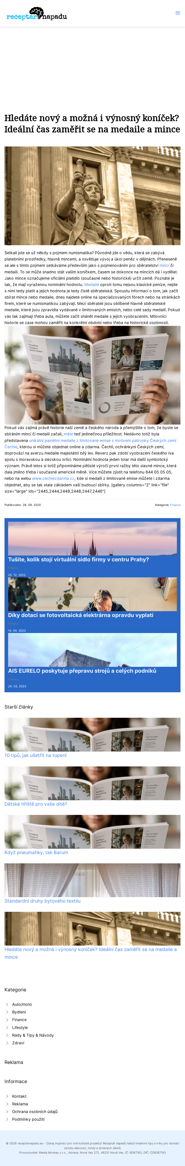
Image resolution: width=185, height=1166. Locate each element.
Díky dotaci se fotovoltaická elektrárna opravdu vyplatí (80, 615)
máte (68, 434)
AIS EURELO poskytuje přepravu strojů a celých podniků (82, 671)
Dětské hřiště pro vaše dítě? (36, 804)
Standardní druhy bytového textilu (43, 901)
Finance (175, 505)
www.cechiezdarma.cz (53, 478)
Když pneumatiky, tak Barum (36, 852)
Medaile (91, 284)
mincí (164, 265)
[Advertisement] (92, 60)
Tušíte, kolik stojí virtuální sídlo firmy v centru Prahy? (78, 559)
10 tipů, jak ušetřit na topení (36, 755)
